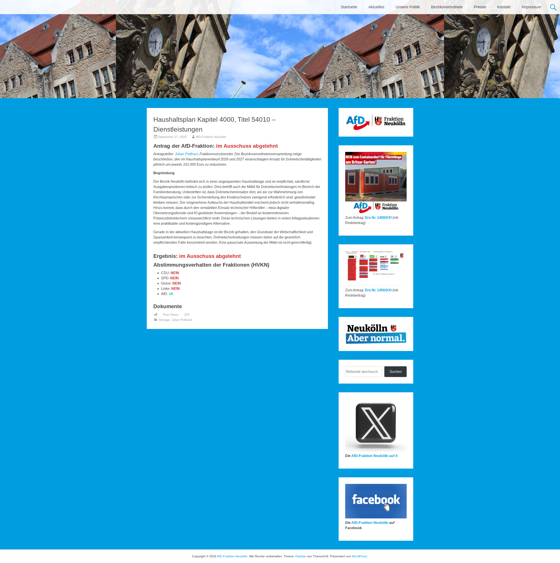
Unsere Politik (408, 7)
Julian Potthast (186, 154)
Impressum (531, 7)
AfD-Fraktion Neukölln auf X (374, 456)
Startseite (349, 7)
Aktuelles (376, 7)
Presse (480, 7)
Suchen (396, 372)
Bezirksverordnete (447, 7)
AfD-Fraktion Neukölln (211, 137)
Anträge (164, 319)
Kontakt (504, 7)
